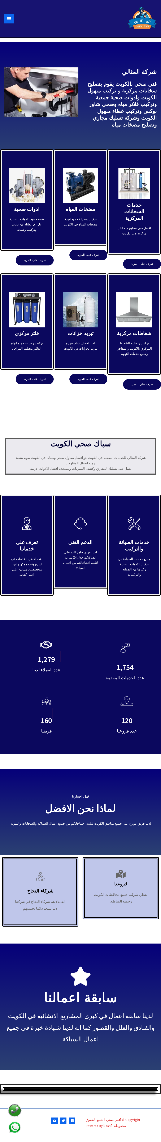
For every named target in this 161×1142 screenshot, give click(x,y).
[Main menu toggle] (9, 18)
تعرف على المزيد (142, 264)
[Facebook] (72, 1121)
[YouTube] (54, 1121)
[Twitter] (63, 1121)
